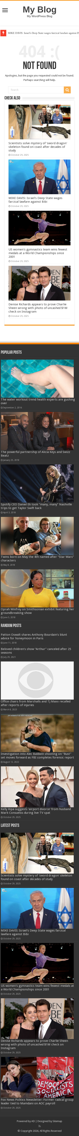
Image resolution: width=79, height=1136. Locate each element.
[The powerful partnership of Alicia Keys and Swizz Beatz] (37, 431)
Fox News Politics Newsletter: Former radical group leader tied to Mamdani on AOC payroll (37, 1101)
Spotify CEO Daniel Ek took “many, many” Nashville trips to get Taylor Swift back (36, 506)
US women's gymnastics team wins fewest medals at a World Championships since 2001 (38, 253)
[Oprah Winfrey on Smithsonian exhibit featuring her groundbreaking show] (37, 588)
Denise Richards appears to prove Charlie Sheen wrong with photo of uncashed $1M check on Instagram (38, 308)
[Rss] (39, 1126)
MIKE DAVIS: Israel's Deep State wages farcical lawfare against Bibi (35, 199)
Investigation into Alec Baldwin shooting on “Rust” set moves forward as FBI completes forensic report (37, 755)
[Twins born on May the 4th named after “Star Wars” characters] (37, 536)
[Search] (67, 90)
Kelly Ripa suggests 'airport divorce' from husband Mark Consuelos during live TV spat (36, 811)
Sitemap (57, 1121)
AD (33, 1121)
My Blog (40, 9)
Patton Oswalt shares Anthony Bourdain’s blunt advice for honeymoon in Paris (34, 636)
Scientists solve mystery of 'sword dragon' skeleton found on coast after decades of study (38, 146)
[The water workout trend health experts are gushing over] (37, 379)
